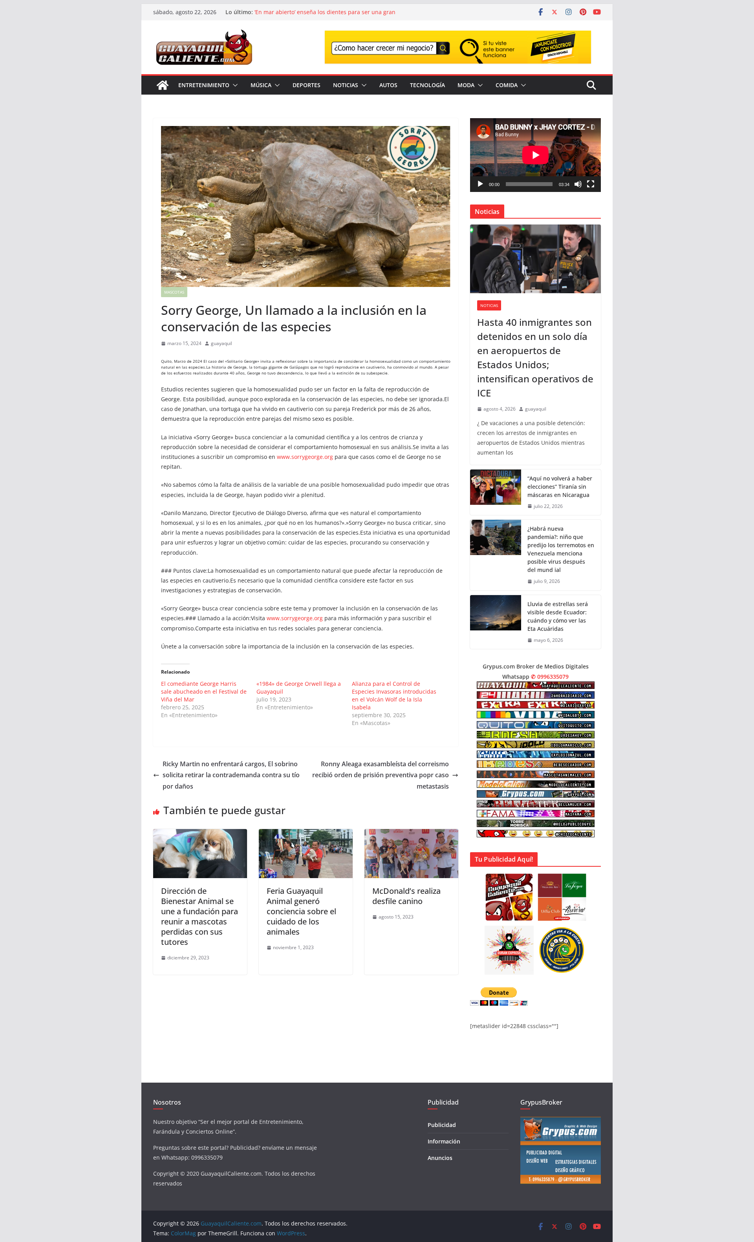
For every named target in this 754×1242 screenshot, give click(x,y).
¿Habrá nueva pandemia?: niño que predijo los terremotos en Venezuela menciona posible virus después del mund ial (560, 549)
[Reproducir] (480, 184)
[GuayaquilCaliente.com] (162, 85)
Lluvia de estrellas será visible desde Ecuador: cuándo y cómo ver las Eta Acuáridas (557, 616)
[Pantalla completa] (591, 184)
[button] (233, 85)
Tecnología (427, 85)
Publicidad (442, 1125)
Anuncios (440, 1158)
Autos (388, 85)
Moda (466, 85)
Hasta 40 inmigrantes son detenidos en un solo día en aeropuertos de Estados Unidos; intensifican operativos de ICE (535, 357)
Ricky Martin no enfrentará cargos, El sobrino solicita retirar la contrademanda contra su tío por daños (231, 775)
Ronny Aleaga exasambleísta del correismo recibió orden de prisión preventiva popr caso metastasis (380, 775)
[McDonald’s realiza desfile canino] (411, 834)
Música (261, 85)
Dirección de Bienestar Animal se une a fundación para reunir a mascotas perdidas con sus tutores (199, 916)
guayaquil (221, 343)
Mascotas (174, 292)
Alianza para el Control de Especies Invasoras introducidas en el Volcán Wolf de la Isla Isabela (394, 695)
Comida (507, 85)
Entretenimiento (203, 85)
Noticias (345, 85)
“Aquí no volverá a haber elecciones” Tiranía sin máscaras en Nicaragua (559, 487)
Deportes (306, 85)
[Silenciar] (578, 184)
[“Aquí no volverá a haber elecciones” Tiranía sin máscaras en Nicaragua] (495, 492)
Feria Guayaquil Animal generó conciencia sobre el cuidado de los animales (301, 911)
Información (444, 1141)
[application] (535, 155)
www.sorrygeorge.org (305, 456)
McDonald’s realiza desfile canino (406, 896)
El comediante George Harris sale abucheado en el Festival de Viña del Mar (204, 691)
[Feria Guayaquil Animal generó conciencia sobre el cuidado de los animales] (306, 834)
